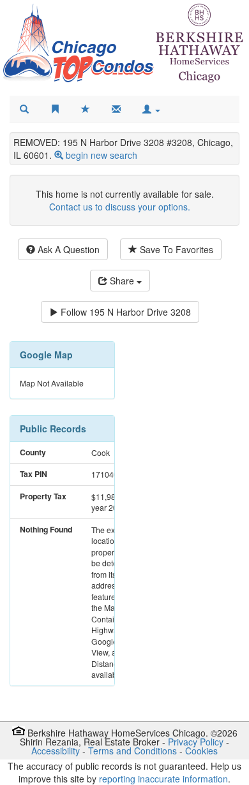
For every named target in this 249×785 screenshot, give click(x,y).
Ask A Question (67, 249)
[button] (151, 109)
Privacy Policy (195, 741)
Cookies (201, 750)
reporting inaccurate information (163, 778)
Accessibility (55, 750)
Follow (124, 311)
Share (122, 280)
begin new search (101, 155)
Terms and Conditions (132, 750)
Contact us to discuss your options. (119, 206)
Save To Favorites (175, 249)
